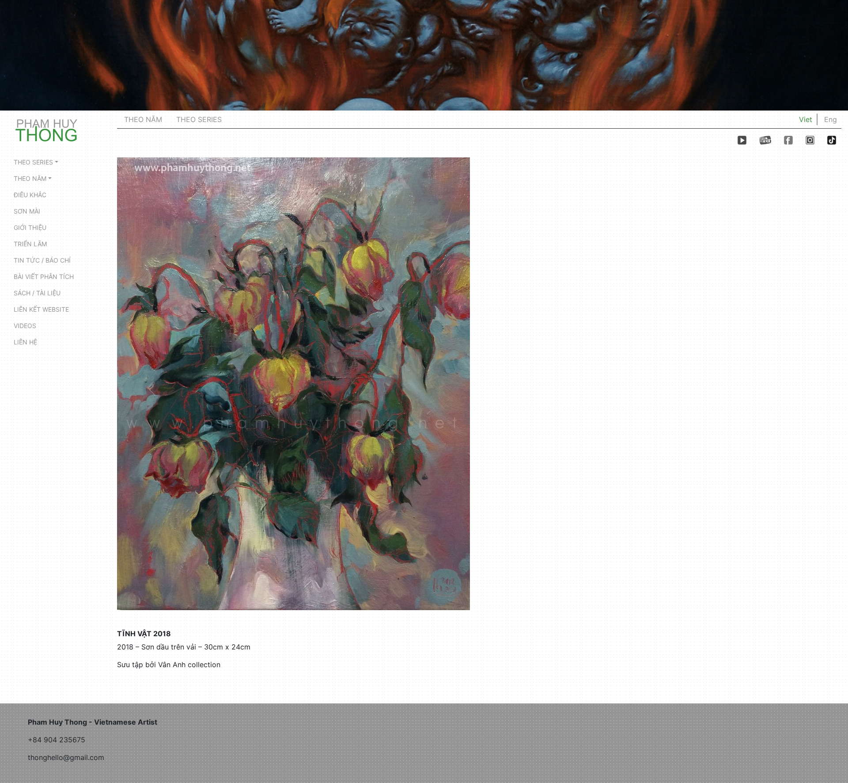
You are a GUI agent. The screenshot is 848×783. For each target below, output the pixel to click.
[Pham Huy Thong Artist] (46, 129)
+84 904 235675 (56, 739)
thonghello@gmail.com (66, 757)
